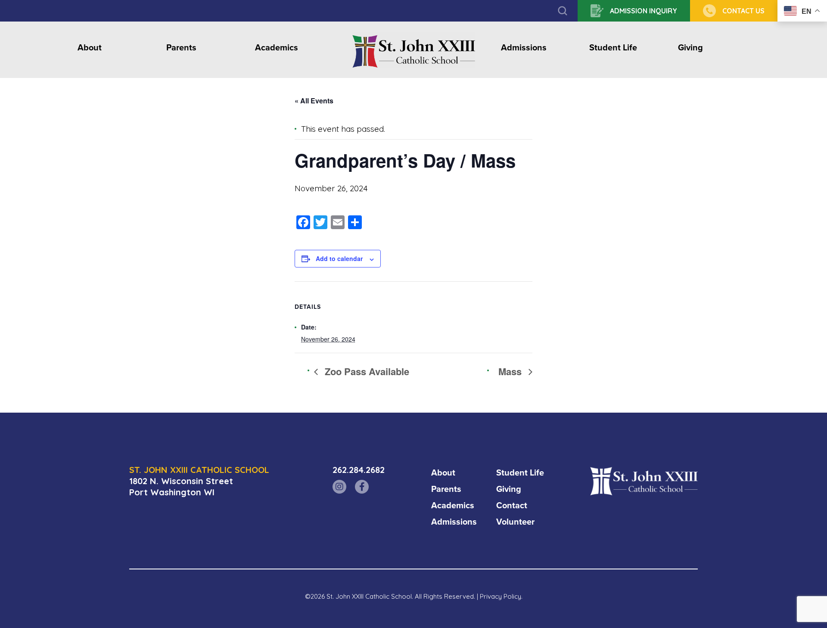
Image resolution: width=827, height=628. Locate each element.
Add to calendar (339, 258)
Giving (690, 48)
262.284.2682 (359, 469)
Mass (511, 371)
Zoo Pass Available (365, 371)
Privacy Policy (500, 596)
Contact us (743, 10)
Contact (511, 505)
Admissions (524, 48)
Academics (276, 48)
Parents (181, 48)
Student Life (613, 48)
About (90, 48)
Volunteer (515, 521)
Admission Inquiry (643, 10)
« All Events (314, 101)
